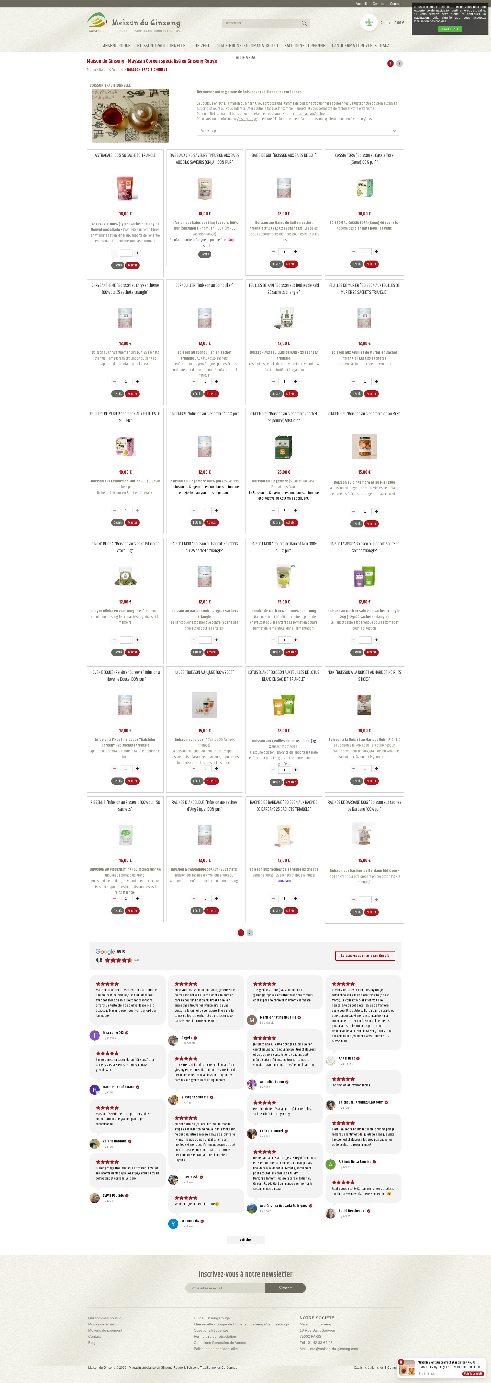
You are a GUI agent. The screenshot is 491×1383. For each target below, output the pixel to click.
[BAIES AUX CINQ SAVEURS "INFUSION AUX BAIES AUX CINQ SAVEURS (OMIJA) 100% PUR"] (204, 205)
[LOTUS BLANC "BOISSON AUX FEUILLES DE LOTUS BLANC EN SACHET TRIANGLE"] (284, 722)
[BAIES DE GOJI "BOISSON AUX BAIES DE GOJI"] (284, 205)
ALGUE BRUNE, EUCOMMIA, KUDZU (247, 46)
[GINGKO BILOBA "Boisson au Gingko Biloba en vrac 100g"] (125, 593)
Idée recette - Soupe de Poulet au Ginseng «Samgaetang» (241, 1324)
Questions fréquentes (211, 1330)
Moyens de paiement (105, 1330)
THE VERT (201, 46)
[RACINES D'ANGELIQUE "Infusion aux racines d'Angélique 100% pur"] (204, 852)
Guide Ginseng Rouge (212, 1318)
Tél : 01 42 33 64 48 (316, 1343)
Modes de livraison (103, 1324)
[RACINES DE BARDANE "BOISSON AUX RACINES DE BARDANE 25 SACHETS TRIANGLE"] (284, 852)
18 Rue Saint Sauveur (317, 1330)
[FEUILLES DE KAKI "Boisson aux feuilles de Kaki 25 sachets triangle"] (284, 335)
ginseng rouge (247, 119)
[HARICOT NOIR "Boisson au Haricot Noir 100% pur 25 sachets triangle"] (204, 593)
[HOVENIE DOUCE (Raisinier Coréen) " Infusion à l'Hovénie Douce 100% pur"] (125, 722)
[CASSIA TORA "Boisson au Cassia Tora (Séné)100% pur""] (364, 205)
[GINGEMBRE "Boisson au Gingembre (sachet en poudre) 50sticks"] (284, 463)
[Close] (485, 1359)
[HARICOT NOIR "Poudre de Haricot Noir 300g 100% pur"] (284, 593)
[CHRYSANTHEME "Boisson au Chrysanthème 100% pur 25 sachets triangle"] (125, 335)
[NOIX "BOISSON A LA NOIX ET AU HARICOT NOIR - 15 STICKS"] (364, 722)
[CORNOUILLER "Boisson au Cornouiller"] (204, 335)
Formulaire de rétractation (215, 1336)
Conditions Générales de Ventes (220, 1343)
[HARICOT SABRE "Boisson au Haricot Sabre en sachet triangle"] (364, 593)
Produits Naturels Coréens (105, 70)
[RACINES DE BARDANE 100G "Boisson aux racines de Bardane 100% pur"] (364, 852)
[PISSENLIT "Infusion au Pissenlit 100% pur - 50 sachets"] (125, 852)
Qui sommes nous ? (104, 1318)
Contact (395, 4)
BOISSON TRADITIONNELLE (161, 46)
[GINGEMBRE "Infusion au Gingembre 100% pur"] (204, 463)
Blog (91, 1343)
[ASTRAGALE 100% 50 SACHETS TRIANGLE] (125, 205)
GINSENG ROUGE (116, 46)
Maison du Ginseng (315, 1324)
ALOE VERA (245, 58)
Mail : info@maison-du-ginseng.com (329, 1349)
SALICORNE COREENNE (305, 46)
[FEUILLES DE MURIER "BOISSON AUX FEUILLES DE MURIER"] (125, 463)
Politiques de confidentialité (216, 1349)
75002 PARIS (310, 1336)
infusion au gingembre (309, 114)
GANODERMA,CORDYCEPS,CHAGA (360, 46)
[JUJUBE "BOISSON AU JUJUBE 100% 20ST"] (204, 722)
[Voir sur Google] (95, 1035)
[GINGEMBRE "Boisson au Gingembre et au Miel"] (364, 463)
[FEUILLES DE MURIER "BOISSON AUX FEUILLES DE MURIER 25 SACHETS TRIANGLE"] (364, 335)
